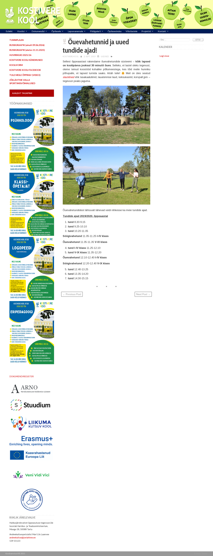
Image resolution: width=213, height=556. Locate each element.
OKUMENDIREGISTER (22, 376)
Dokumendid (38, 31)
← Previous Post (72, 294)
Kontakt (162, 31)
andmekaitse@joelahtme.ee (22, 537)
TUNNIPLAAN (16, 40)
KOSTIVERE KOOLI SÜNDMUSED (26, 60)
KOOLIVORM (16, 65)
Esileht (9, 31)
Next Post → (143, 294)
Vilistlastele (131, 31)
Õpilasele (56, 31)
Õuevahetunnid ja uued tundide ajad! (96, 46)
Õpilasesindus (115, 31)
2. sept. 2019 (90, 56)
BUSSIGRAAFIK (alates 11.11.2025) (27, 50)
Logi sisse (164, 55)
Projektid (146, 31)
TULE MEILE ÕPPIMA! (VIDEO (24, 75)
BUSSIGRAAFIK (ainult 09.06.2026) (26, 45)
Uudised (105, 56)
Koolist (21, 31)
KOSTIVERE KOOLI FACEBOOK (25, 70)
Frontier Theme (200, 553)
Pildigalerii (95, 31)
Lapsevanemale (75, 31)
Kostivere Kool (71, 56)
